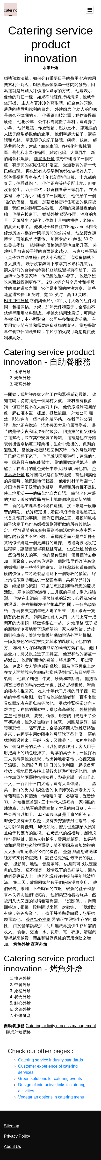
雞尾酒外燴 (44, 158)
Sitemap (11, 1126)
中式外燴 (75, 549)
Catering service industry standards (50, 1060)
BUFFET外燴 (16, 301)
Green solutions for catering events (50, 1078)
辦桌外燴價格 (18, 1032)
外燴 (67, 851)
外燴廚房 (63, 109)
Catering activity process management (61, 1026)
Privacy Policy (17, 1136)
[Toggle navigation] (89, 10)
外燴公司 (79, 413)
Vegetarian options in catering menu (51, 1097)
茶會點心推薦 (38, 919)
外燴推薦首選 (25, 802)
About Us (12, 1146)
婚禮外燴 (50, 214)
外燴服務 (75, 623)
